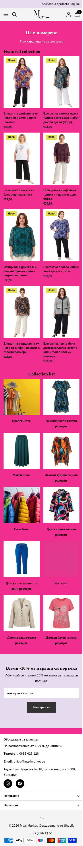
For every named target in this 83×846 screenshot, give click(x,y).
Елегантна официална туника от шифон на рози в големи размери (22, 348)
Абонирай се (42, 707)
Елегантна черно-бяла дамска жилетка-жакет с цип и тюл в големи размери (60, 350)
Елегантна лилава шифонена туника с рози (61, 269)
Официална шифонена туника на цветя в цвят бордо (59, 194)
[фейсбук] (20, 783)
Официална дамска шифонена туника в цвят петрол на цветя (20, 271)
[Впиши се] (68, 14)
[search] (14, 14)
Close (41, 795)
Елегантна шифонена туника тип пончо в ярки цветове (21, 118)
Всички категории (6, 14)
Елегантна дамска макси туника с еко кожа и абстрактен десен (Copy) (61, 118)
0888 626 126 (29, 753)
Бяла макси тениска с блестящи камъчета (19, 192)
